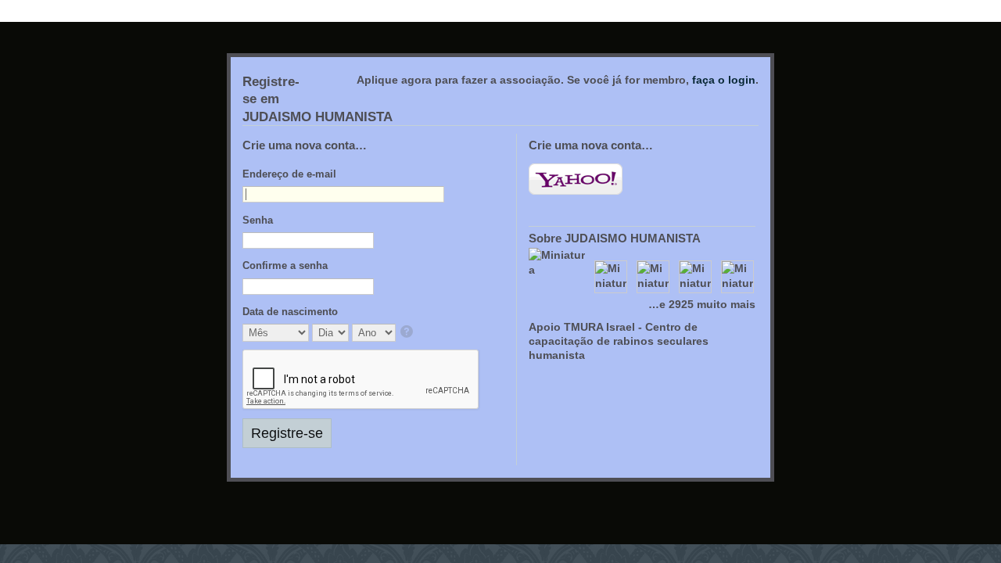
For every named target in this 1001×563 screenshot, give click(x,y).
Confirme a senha (285, 265)
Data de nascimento (290, 311)
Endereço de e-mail (289, 174)
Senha (257, 220)
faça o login (723, 80)
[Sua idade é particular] (407, 332)
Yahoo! (575, 179)
